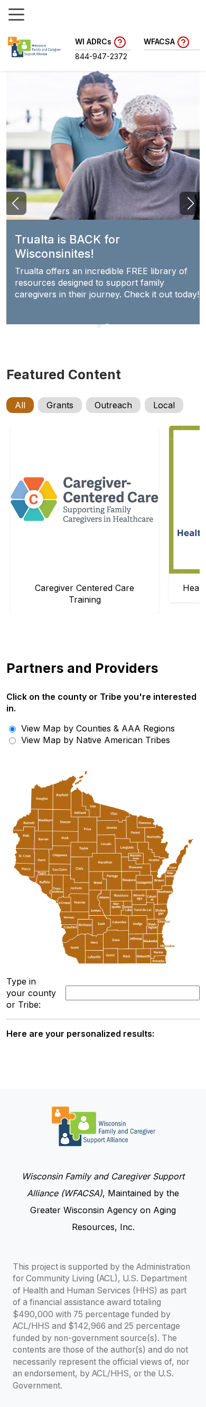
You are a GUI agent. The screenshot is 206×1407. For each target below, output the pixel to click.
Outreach (113, 405)
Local (164, 405)
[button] (99, 326)
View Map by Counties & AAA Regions (96, 728)
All (20, 405)
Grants (59, 405)
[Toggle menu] (16, 13)
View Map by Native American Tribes (94, 740)
